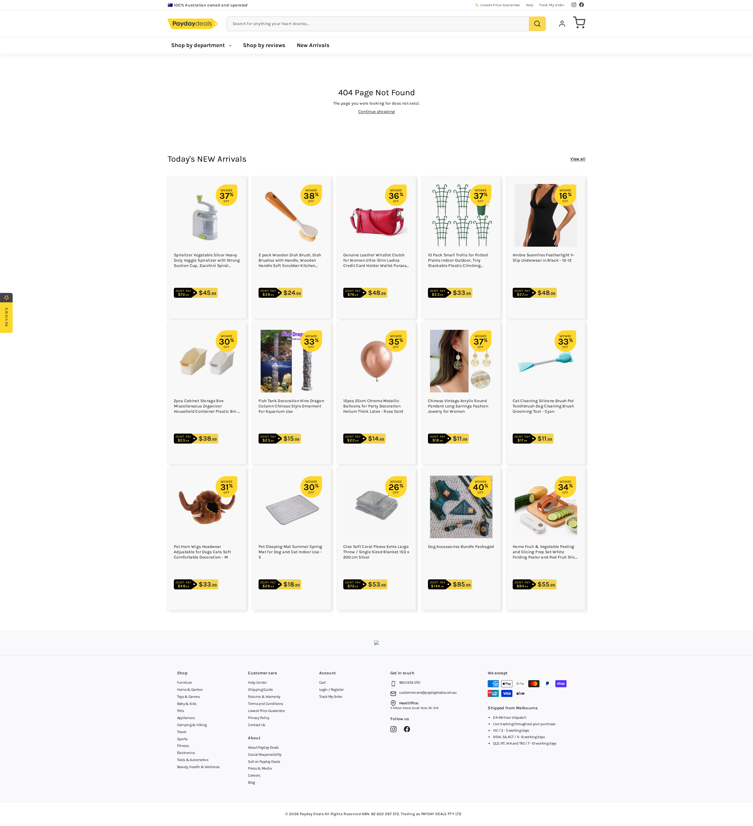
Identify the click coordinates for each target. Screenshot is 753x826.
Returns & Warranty (264, 696)
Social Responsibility (264, 754)
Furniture (184, 682)
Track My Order (551, 5)
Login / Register (331, 689)
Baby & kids (186, 703)
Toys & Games (188, 696)
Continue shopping (376, 111)
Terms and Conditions (265, 703)
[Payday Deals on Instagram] (394, 730)
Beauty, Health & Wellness (198, 767)
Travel (181, 732)
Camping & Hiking (192, 725)
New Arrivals (313, 45)
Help (529, 5)
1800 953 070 (409, 682)
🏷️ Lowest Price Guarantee (497, 5)
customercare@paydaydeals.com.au (428, 692)
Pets (180, 710)
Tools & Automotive (192, 760)
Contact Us (256, 725)
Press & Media (259, 768)
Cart (322, 682)
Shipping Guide (260, 689)
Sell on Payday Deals (264, 761)
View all (577, 158)
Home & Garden (190, 689)
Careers (254, 775)
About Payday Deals (263, 747)
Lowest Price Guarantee (266, 710)
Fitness (183, 745)
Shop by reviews (264, 45)
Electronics (186, 752)
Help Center (257, 682)
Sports (182, 739)
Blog (251, 782)
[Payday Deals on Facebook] (408, 730)
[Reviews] (376, 643)
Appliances (186, 717)
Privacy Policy (258, 717)
